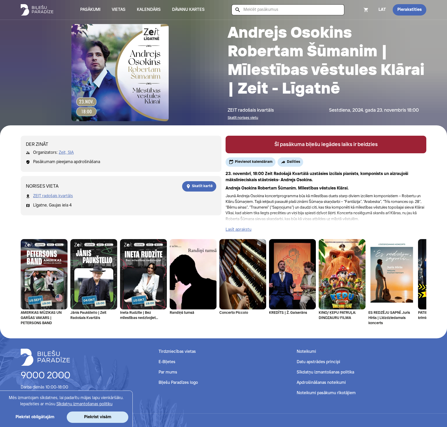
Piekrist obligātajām (35, 417)
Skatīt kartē (202, 186)
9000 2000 (45, 375)
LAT (382, 10)
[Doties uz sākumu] (45, 357)
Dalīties (293, 162)
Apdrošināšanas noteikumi (321, 383)
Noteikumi (306, 352)
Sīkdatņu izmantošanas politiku (84, 404)
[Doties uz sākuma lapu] (37, 10)
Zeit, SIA (66, 153)
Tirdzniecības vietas (177, 352)
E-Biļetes (167, 362)
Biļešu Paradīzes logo (178, 383)
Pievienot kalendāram (253, 162)
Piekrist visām (97, 417)
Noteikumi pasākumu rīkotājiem (326, 393)
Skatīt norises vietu (243, 118)
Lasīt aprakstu (238, 230)
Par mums (168, 372)
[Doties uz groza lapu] (359, 10)
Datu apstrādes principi (318, 362)
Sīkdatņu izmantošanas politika (325, 372)
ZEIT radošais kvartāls (53, 196)
